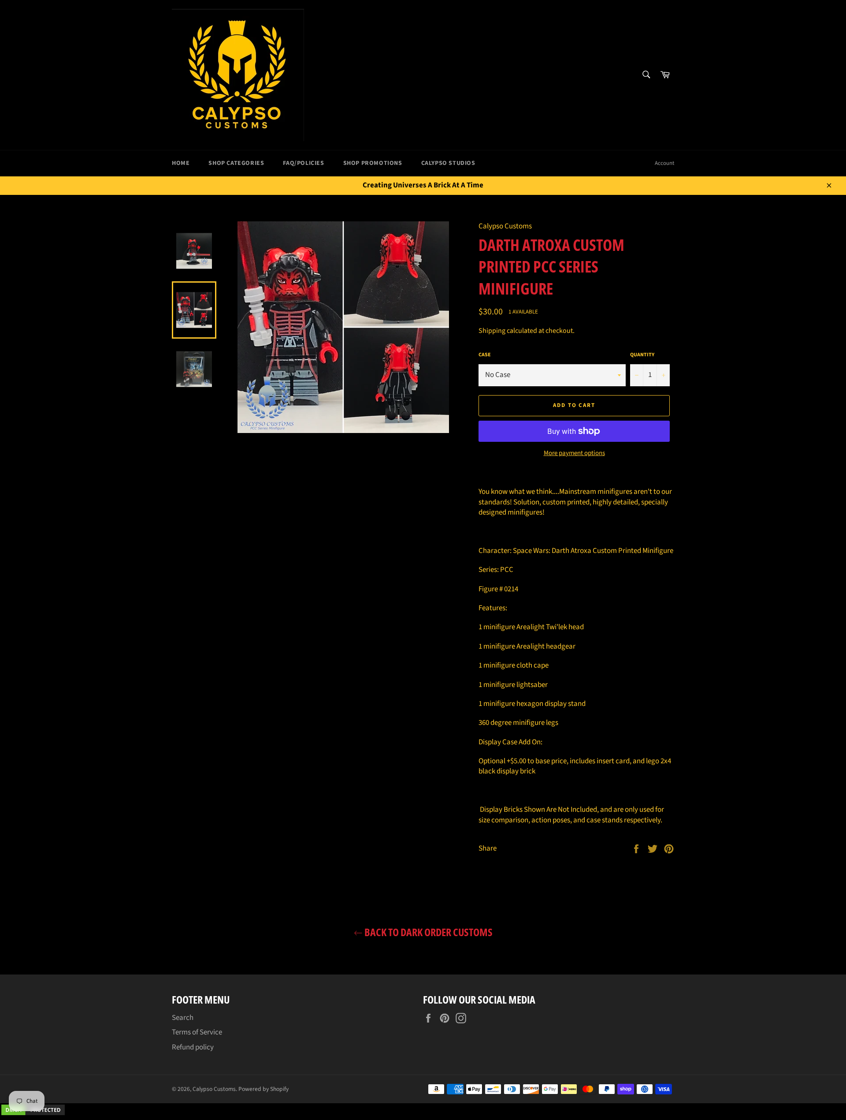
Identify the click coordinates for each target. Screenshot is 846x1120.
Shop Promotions (372, 163)
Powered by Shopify (263, 1089)
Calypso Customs (214, 1089)
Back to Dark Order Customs (428, 932)
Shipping (492, 331)
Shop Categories (236, 163)
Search (182, 1017)
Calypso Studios (448, 163)
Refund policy (193, 1047)
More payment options (574, 453)
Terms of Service (197, 1032)
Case (485, 354)
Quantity (642, 354)
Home (180, 163)
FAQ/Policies (303, 163)
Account (664, 163)
